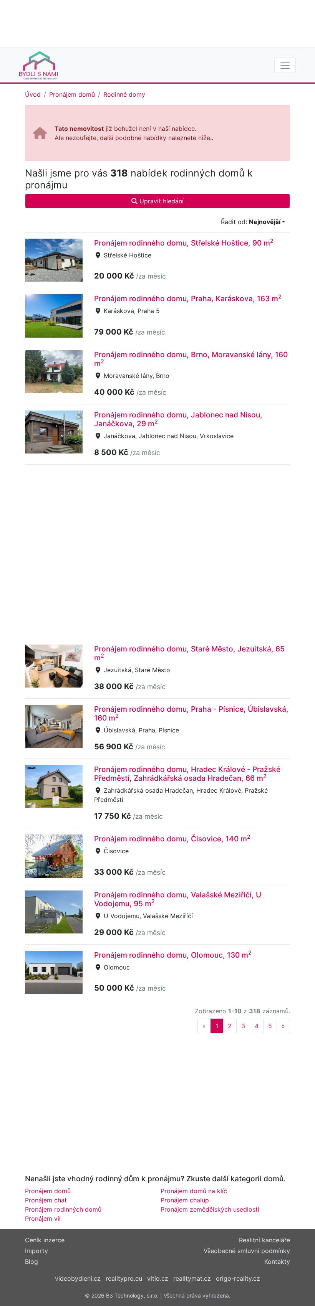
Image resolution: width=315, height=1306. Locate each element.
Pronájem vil (43, 1218)
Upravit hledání (161, 201)
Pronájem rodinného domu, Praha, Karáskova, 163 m (188, 298)
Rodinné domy (124, 94)
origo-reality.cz (238, 1278)
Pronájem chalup (185, 1200)
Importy (36, 1251)
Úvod (33, 94)
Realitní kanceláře (264, 1240)
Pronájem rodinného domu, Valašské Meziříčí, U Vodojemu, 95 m (177, 899)
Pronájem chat (46, 1200)
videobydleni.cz (78, 1278)
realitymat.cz (192, 1278)
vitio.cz (157, 1278)
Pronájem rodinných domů (63, 1209)
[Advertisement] (157, 23)
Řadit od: (250, 222)
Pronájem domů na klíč (194, 1191)
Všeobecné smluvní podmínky (247, 1251)
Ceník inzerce (45, 1240)
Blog (31, 1261)
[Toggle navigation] (285, 65)
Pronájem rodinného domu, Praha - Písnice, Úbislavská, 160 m (191, 713)
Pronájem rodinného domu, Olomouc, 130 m (173, 955)
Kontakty (277, 1261)
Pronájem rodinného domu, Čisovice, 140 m (172, 838)
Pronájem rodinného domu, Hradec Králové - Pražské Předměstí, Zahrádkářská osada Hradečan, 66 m (187, 774)
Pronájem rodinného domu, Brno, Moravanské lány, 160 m (191, 359)
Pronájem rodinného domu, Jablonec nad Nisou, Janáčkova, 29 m (178, 419)
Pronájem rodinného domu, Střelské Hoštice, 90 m (184, 242)
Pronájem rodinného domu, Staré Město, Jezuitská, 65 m (189, 653)
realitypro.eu (124, 1278)
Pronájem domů (72, 94)
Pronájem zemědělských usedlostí (210, 1209)
